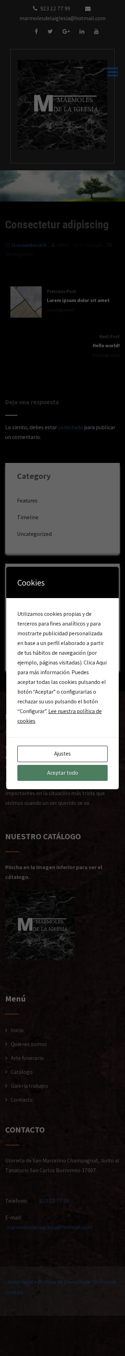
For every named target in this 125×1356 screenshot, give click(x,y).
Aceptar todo (62, 772)
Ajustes (62, 753)
